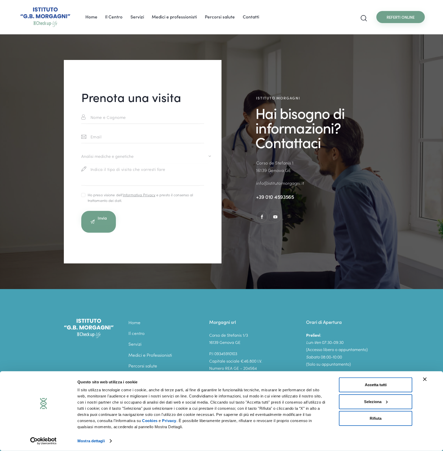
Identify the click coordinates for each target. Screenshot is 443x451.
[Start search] (363, 18)
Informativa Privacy (139, 195)
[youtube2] (275, 216)
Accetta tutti (376, 385)
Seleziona (372, 401)
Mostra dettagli (91, 441)
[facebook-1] (262, 216)
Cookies (150, 420)
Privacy (169, 420)
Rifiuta (375, 418)
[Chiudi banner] (425, 379)
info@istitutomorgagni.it (280, 183)
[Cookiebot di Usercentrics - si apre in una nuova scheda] (43, 441)
